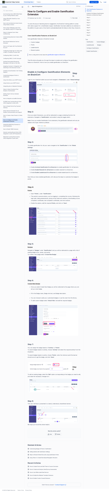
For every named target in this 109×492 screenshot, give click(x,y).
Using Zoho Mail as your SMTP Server (12, 80)
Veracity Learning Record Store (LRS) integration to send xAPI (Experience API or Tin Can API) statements (12, 133)
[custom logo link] (3, 2)
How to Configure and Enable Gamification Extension (10, 120)
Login (105, 2)
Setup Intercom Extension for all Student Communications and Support (12, 111)
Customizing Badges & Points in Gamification (11, 76)
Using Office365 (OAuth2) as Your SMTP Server (11, 19)
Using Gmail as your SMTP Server (11, 83)
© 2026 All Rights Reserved (9, 490)
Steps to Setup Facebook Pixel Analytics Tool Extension (10, 90)
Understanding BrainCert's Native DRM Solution (12, 37)
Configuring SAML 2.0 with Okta (11, 55)
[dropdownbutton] (79, 18)
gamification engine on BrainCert (56, 54)
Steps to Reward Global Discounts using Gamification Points (44, 454)
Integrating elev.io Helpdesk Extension (12, 86)
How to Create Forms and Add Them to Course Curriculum (44, 466)
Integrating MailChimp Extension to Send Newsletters (11, 125)
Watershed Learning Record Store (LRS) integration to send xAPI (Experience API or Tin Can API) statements (11, 137)
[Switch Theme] (101, 2)
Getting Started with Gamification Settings (40, 451)
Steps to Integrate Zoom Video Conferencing (10, 33)
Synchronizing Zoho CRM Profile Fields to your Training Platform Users (12, 14)
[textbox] (14, 10)
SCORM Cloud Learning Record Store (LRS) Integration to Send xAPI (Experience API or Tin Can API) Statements (12, 102)
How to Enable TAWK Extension (10, 129)
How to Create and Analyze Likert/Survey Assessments (43, 469)
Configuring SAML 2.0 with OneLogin (12, 58)
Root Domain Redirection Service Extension (11, 42)
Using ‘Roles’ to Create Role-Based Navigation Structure (43, 457)
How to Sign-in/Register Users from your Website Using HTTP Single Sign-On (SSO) (12, 28)
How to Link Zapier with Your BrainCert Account (12, 46)
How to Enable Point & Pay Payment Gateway (12, 106)
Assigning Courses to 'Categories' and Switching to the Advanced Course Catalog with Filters (12, 66)
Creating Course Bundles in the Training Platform (12, 71)
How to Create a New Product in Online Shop (12, 116)
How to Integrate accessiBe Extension (12, 98)
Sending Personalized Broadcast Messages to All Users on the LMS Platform (11, 62)
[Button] (58, 434)
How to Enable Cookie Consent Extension (40, 478)
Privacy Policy (28, 490)
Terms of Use (20, 490)
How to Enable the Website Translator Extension (41, 475)
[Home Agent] (28, 6)
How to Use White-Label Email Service (39, 472)
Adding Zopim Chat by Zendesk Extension (11, 94)
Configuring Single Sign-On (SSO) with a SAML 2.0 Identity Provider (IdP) (12, 51)
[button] (22, 7)
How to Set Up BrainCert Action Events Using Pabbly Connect (12, 24)
